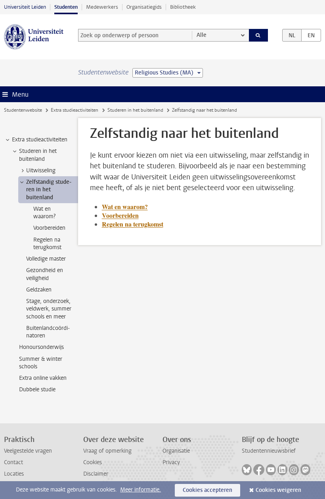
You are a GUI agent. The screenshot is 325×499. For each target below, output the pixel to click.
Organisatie (176, 451)
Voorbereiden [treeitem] (49, 228)
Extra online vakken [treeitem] (43, 378)
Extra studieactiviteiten (74, 110)
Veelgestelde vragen (28, 451)
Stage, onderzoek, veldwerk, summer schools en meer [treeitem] (48, 308)
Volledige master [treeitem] (46, 259)
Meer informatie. (140, 489)
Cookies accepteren (207, 490)
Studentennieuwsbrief (269, 451)
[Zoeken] (258, 35)
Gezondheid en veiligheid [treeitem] (44, 274)
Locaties (14, 474)
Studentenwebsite (23, 110)
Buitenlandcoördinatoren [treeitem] (48, 331)
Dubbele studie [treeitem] (37, 389)
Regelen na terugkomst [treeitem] (47, 243)
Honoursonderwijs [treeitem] (41, 347)
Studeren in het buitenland (135, 110)
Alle (201, 35)
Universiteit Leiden (25, 7)
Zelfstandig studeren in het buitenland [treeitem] (48, 189)
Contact (13, 462)
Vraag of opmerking (107, 451)
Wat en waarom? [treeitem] (44, 212)
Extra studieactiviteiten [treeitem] (39, 139)
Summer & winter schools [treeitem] (40, 362)
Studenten (66, 7)
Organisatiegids (144, 7)
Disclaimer (95, 474)
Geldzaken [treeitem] (39, 289)
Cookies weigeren (278, 490)
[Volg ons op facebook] (258, 469)
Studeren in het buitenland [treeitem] (38, 154)
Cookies (92, 462)
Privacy (171, 462)
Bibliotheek (183, 7)
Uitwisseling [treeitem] (40, 170)
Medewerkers (102, 7)
